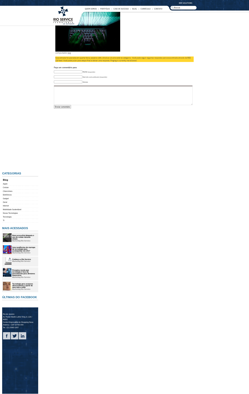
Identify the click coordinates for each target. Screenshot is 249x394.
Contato (158, 9)
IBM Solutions (185, 3)
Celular (6, 187)
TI (3, 220)
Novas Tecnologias (10, 213)
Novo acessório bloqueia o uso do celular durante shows (23, 237)
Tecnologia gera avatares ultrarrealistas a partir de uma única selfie (22, 285)
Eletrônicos (7, 195)
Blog (134, 9)
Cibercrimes (7, 191)
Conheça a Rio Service (21, 259)
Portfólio (105, 9)
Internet (6, 206)
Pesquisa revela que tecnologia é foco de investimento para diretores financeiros (23, 272)
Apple (5, 184)
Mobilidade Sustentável (12, 210)
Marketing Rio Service (21, 241)
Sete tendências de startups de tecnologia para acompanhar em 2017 (23, 249)
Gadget (6, 199)
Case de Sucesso (121, 9)
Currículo (145, 9)
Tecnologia (7, 217)
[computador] (87, 51)
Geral (5, 202)
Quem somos (91, 9)
